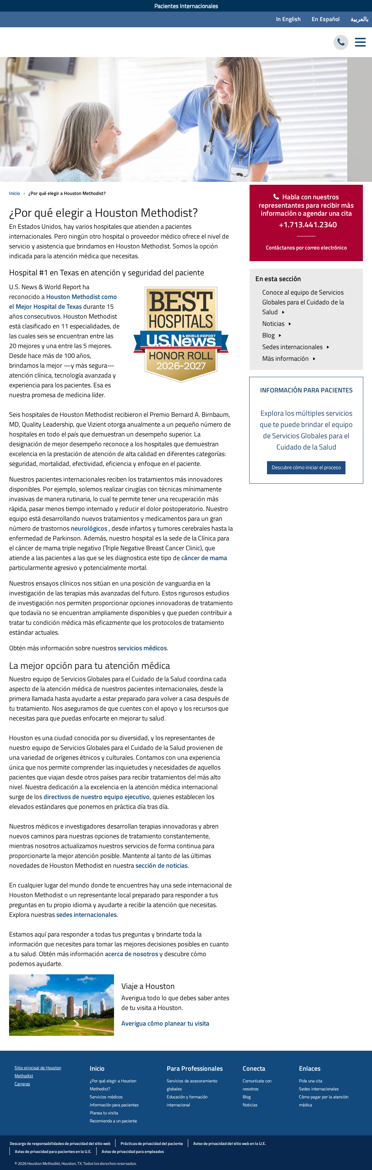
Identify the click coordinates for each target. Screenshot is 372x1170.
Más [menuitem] (286, 358)
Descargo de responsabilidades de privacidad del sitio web (60, 1143)
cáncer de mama (204, 558)
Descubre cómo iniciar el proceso (306, 467)
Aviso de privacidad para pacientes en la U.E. (53, 1151)
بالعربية (359, 19)
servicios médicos (142, 648)
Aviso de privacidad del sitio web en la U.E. (229, 1143)
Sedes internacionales (319, 1088)
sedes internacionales (86, 914)
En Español (326, 19)
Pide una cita (310, 1080)
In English (288, 19)
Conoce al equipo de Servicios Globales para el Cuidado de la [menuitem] (303, 302)
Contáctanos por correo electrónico (306, 247)
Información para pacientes (114, 1104)
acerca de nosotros (131, 954)
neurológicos (89, 528)
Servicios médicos (106, 1096)
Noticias (250, 1104)
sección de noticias (161, 865)
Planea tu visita (104, 1112)
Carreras (22, 1083)
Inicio (14, 193)
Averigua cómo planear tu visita (165, 1023)
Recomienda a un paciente (113, 1120)
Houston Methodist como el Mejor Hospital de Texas (63, 301)
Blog (247, 1096)
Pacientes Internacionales (186, 5)
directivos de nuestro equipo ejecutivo (97, 797)
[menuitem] (186, 6)
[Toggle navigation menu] (360, 42)
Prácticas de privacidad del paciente (152, 1143)
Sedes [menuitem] (293, 347)
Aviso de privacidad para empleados (133, 1151)
